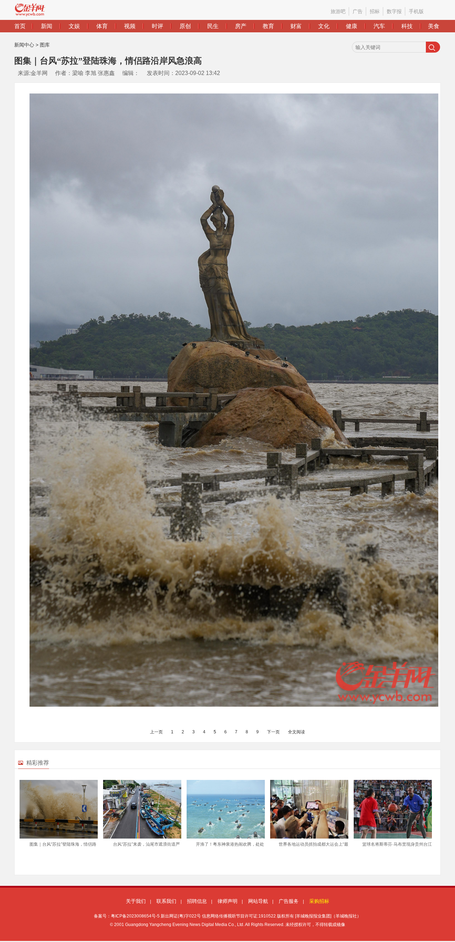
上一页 (156, 731)
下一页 (273, 731)
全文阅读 (296, 731)
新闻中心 (24, 45)
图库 (45, 45)
